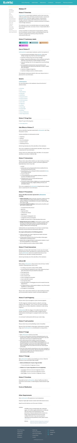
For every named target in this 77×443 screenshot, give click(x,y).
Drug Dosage (23, 108)
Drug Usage (22, 107)
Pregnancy (22, 103)
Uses (21, 90)
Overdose (22, 110)
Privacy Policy (35, 435)
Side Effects (22, 95)
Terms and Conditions (37, 433)
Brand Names (23, 91)
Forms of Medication (24, 112)
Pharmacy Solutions (68, 2)
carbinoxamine (41, 130)
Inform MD (22, 101)
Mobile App (34, 430)
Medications (43, 2)
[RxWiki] (8, 2)
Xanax (46, 171)
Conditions (50, 2)
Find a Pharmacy (26, 2)
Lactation (22, 105)
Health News (35, 2)
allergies (25, 18)
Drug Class (22, 93)
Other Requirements (24, 113)
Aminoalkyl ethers (24, 123)
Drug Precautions (24, 98)
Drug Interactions (24, 96)
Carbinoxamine (22, 15)
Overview (22, 88)
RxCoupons (58, 2)
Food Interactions (24, 100)
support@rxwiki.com (28, 418)
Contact (34, 437)
